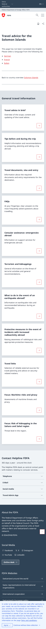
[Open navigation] (42, 15)
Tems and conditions (29, 620)
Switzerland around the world (15, 578)
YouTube (8, 555)
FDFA (9, 15)
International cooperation (14, 594)
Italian (6, 63)
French (7, 59)
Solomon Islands (31, 77)
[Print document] (38, 23)
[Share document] (43, 23)
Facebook (9, 550)
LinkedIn (20, 555)
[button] (42, 531)
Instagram (28, 550)
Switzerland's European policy (15, 600)
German (7, 56)
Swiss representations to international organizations (19, 586)
